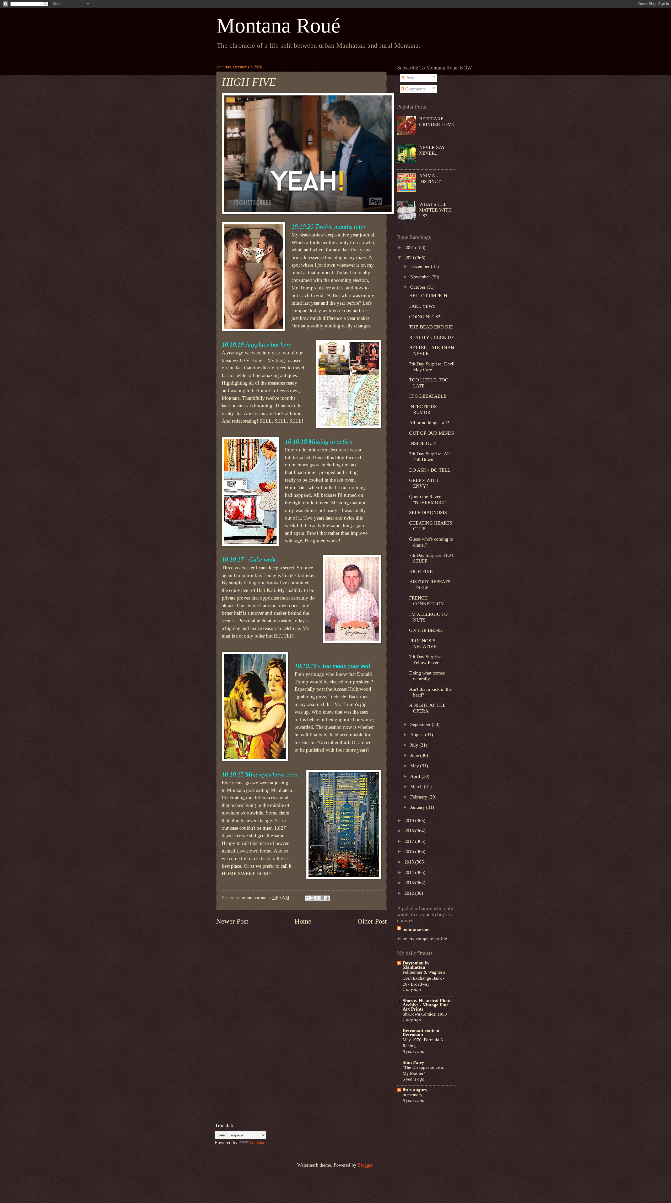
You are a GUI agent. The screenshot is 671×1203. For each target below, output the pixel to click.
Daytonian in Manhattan (416, 965)
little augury (415, 1089)
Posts (409, 77)
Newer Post (232, 921)
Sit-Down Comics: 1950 (425, 1014)
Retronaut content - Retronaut (422, 1032)
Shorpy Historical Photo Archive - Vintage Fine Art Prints (427, 1005)
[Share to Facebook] (322, 898)
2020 (409, 257)
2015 (409, 862)
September (421, 724)
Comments (415, 88)
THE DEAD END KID (431, 327)
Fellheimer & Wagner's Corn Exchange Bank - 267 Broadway (424, 977)
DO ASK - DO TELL (429, 470)
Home (303, 921)
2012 (409, 893)
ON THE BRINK (425, 630)
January (418, 807)
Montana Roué (278, 25)
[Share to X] (317, 898)
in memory (413, 1094)
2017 (409, 841)
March (417, 786)
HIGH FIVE (421, 571)
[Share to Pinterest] (327, 898)
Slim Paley (413, 1062)
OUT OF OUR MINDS (431, 433)
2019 (409, 820)
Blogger (365, 1165)
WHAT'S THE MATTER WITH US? (435, 210)
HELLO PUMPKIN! (429, 295)
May (415, 765)
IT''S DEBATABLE (427, 396)
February (419, 797)
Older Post (372, 921)
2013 (409, 882)
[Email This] (307, 898)
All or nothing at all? (429, 422)
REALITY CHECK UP (431, 337)
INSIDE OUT (422, 443)
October (418, 287)
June (415, 755)
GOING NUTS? (424, 316)
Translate (258, 1142)
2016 (409, 851)
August (417, 734)
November (420, 276)
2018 (409, 830)
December (420, 266)
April (415, 776)
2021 (409, 247)
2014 (409, 872)
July (414, 745)
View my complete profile (422, 938)
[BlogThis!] (312, 898)
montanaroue (415, 929)
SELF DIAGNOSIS (428, 512)
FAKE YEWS (422, 306)
